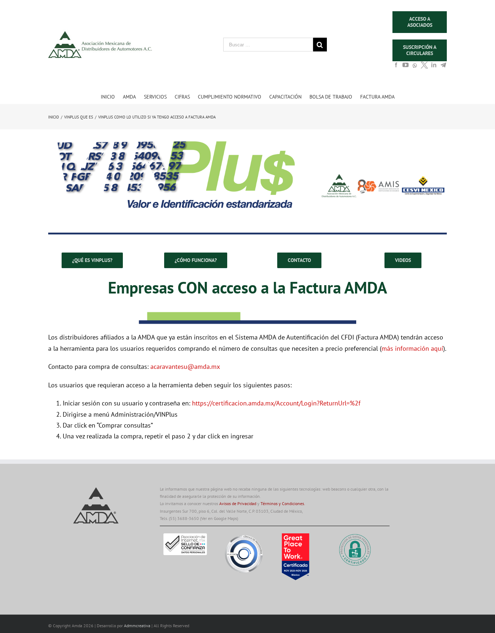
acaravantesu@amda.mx (185, 366)
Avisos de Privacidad (237, 503)
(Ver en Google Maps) (219, 518)
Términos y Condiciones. (283, 503)
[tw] (424, 67)
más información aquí (412, 348)
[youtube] (405, 67)
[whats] (415, 68)
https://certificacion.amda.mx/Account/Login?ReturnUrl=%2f (276, 403)
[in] (433, 67)
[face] (396, 67)
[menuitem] (112, 96)
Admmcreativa (137, 625)
